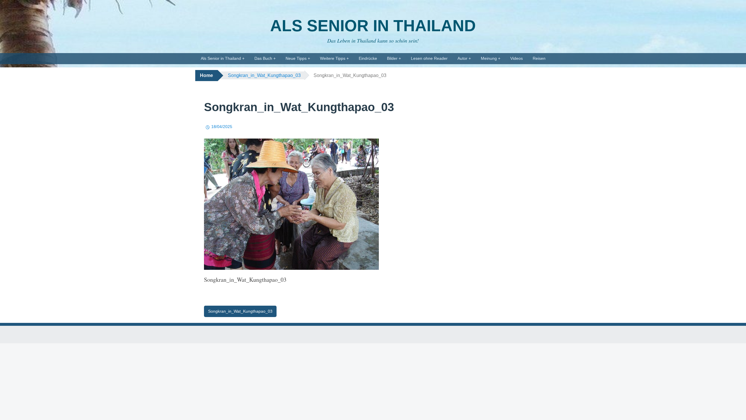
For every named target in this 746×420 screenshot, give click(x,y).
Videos (516, 58)
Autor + (464, 58)
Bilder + (394, 58)
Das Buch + (265, 58)
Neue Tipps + (298, 58)
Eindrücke (368, 58)
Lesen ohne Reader (429, 58)
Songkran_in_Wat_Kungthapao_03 (264, 75)
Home (206, 75)
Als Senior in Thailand (373, 26)
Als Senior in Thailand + (222, 58)
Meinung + (490, 58)
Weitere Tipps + (334, 58)
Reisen (539, 58)
